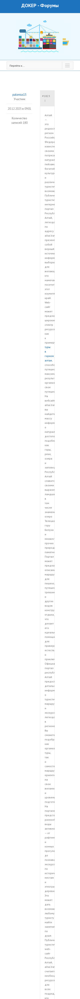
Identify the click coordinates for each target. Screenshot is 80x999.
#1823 (46, 96)
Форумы (49, 5)
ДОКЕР (28, 5)
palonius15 (19, 95)
